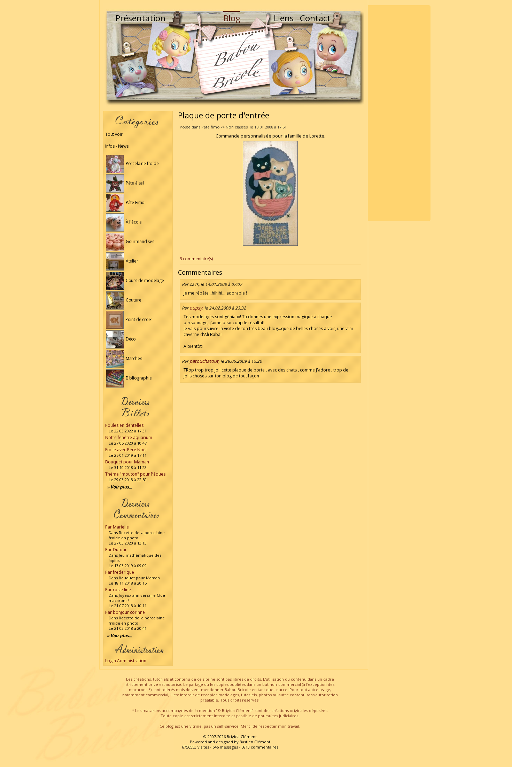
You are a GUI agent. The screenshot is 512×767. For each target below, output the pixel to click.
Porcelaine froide (142, 163)
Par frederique (119, 572)
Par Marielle (117, 527)
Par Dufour (116, 550)
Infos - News (117, 146)
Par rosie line (118, 590)
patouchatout (203, 361)
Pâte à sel (134, 183)
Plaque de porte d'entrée (223, 115)
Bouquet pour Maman (127, 462)
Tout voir (113, 134)
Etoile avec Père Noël (126, 450)
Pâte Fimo (135, 202)
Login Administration (125, 661)
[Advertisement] (399, 113)
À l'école (133, 222)
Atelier (131, 261)
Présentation (140, 18)
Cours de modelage (144, 280)
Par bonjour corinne (125, 612)
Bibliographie (138, 378)
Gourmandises (139, 241)
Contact (315, 18)
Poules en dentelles (124, 425)
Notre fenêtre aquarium (128, 437)
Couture (133, 300)
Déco (130, 339)
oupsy (195, 308)
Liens (284, 18)
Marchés (133, 358)
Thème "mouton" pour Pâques (135, 474)
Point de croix (138, 319)
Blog (231, 18)
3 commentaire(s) (196, 258)
